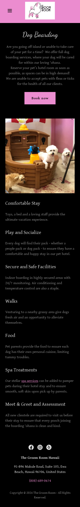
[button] (10, 10)
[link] (40, 10)
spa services (29, 381)
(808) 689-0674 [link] (40, 481)
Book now (40, 98)
